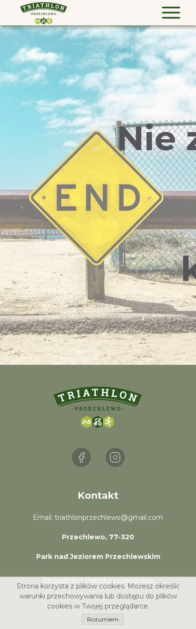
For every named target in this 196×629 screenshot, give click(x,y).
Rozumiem (102, 619)
